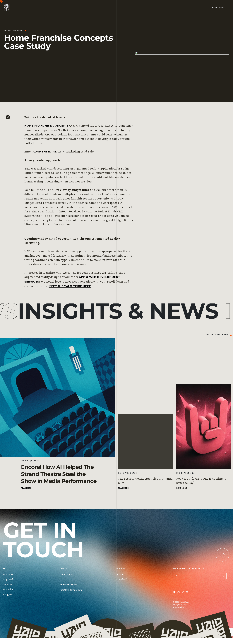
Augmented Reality (49, 151)
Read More (26, 488)
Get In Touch (218, 7)
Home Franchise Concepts (46, 126)
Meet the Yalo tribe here (70, 286)
